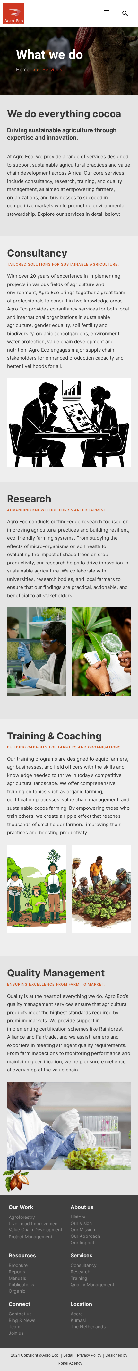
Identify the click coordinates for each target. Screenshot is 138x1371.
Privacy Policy (89, 1355)
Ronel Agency (70, 1363)
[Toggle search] (125, 13)
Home (23, 69)
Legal (68, 1355)
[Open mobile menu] (106, 12)
